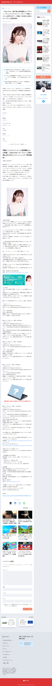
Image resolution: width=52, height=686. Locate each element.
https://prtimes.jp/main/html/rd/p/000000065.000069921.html (17, 495)
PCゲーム (6, 643)
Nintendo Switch (8, 640)
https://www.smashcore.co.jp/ (13, 481)
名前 (4, 587)
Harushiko (43, 94)
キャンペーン (7, 645)
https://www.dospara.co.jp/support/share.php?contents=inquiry (17, 445)
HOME (27, 680)
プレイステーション (9, 660)
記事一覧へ (43, 77)
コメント (5, 570)
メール (4, 593)
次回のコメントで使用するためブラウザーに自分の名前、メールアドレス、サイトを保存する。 (18, 605)
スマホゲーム (7, 654)
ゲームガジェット (8, 651)
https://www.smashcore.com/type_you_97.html (17, 272)
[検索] (48, 11)
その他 (6, 657)
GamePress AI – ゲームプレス (12, 2)
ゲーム (30, 508)
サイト (4, 598)
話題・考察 (7, 663)
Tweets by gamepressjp (42, 98)
